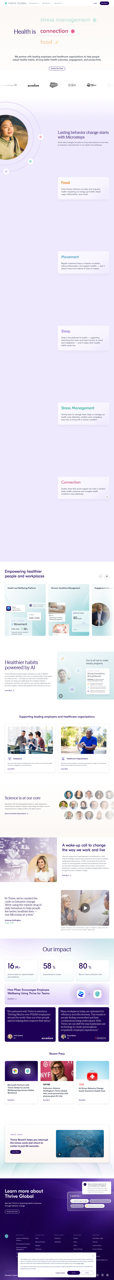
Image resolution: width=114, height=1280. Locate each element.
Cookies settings (60, 1272)
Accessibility (96, 1256)
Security (95, 1242)
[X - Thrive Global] (97, 1275)
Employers (57, 1238)
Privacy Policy (80, 1263)
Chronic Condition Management (21, 1248)
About (75, 1242)
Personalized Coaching (23, 1244)
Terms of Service (97, 1249)
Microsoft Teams (40, 1242)
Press (75, 1245)
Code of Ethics (97, 1245)
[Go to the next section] (107, 497)
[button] (34, 3)
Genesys (37, 1245)
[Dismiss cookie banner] (93, 1256)
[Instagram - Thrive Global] (102, 1275)
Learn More (15, 1152)
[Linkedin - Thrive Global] (107, 1275)
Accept (74, 1272)
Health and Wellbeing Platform (22, 1239)
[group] (25, 610)
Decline (87, 1272)
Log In (95, 3)
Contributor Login (98, 1238)
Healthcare (57, 1242)
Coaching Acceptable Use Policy (100, 1261)
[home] (16, 3)
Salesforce (38, 1249)
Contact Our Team (57, 68)
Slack (36, 1238)
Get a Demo (104, 3)
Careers (76, 1238)
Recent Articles (78, 1249)
